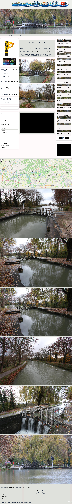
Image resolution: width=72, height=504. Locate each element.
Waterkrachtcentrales (5, 145)
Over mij (3, 498)
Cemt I (8, 76)
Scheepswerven (4, 132)
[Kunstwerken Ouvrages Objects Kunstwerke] (36, 3)
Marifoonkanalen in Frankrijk (7, 494)
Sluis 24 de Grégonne (13, 94)
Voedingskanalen (4, 143)
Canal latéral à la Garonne (25, 49)
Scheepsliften (4, 130)
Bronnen (3, 113)
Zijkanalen (3, 147)
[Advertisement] (37, 123)
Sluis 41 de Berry (67, 107)
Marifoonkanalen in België (6, 492)
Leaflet (60, 187)
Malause (58, 56)
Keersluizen (3, 122)
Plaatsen (3, 126)
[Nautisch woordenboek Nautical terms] (45, 3)
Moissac (8, 84)
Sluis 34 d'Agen (60, 81)
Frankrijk (10, 88)
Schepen (38, 490)
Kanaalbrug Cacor (11, 93)
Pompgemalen (4, 128)
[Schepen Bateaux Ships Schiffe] (17, 3)
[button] (36, 172)
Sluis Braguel (67, 56)
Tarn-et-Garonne (35, 51)
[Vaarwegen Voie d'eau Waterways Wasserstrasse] (27, 3)
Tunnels (2, 141)
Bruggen (2, 115)
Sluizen (2, 134)
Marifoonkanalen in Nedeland (7, 491)
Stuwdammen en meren (6, 136)
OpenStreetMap (65, 187)
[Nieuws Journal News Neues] (54, 3)
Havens (2, 117)
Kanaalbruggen (4, 120)
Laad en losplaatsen (5, 124)
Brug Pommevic (60, 61)
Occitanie (49, 51)
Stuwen (2, 139)
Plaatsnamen (4, 496)
